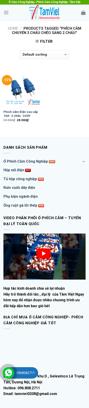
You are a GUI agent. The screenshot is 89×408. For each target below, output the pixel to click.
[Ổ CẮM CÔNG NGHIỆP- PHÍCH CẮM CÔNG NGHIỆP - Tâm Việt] (44, 13)
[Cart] (83, 13)
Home (13, 28)
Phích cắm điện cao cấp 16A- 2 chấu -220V (20, 114)
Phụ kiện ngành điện (20, 196)
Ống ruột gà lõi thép (20, 205)
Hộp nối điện (13, 170)
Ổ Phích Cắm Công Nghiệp (25, 161)
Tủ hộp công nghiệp (20, 179)
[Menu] (6, 12)
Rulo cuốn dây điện (19, 187)
